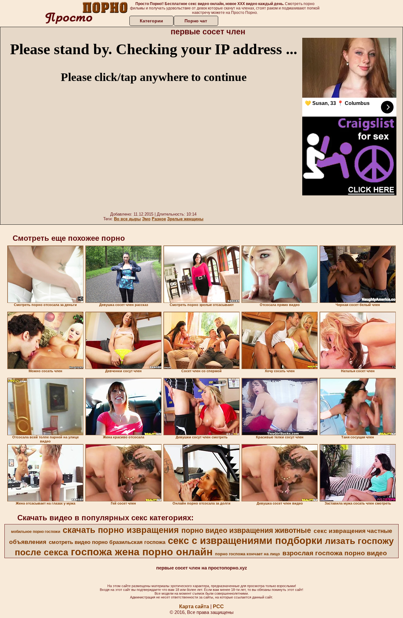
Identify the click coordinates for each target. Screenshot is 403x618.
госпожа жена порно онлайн (142, 551)
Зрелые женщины (185, 219)
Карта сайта (194, 606)
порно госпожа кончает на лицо (247, 554)
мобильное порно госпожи (35, 531)
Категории (151, 20)
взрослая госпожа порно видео (334, 553)
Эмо (146, 219)
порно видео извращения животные (246, 530)
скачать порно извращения (121, 530)
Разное (159, 219)
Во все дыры (127, 219)
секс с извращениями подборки (245, 540)
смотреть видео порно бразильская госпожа (107, 542)
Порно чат (195, 20)
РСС (218, 606)
